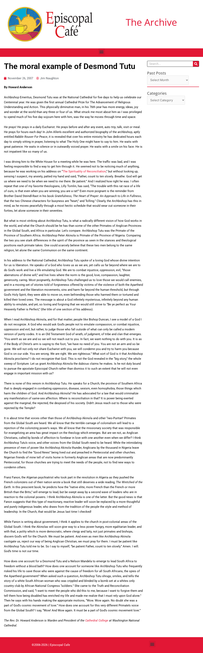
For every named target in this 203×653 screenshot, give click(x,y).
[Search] (196, 64)
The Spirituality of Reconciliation (84, 171)
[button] (101, 51)
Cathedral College (97, 620)
